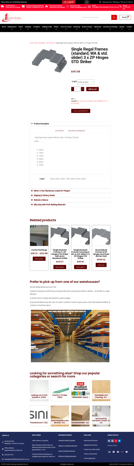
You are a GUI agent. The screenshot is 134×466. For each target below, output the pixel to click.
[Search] (114, 17)
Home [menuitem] (4, 26)
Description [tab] (59, 130)
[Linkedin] (119, 440)
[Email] (89, 7)
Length (74, 81)
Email (94, 5)
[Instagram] (115, 440)
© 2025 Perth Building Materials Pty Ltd (14, 464)
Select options (39, 258)
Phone (125, 5)
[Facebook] (109, 440)
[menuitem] (12, 28)
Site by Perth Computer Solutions (121, 464)
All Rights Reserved (67, 464)
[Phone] (121, 6)
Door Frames (50, 43)
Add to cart (92, 89)
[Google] (112, 440)
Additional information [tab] (76, 130)
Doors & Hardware (40, 43)
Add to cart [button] (101, 265)
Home (31, 43)
